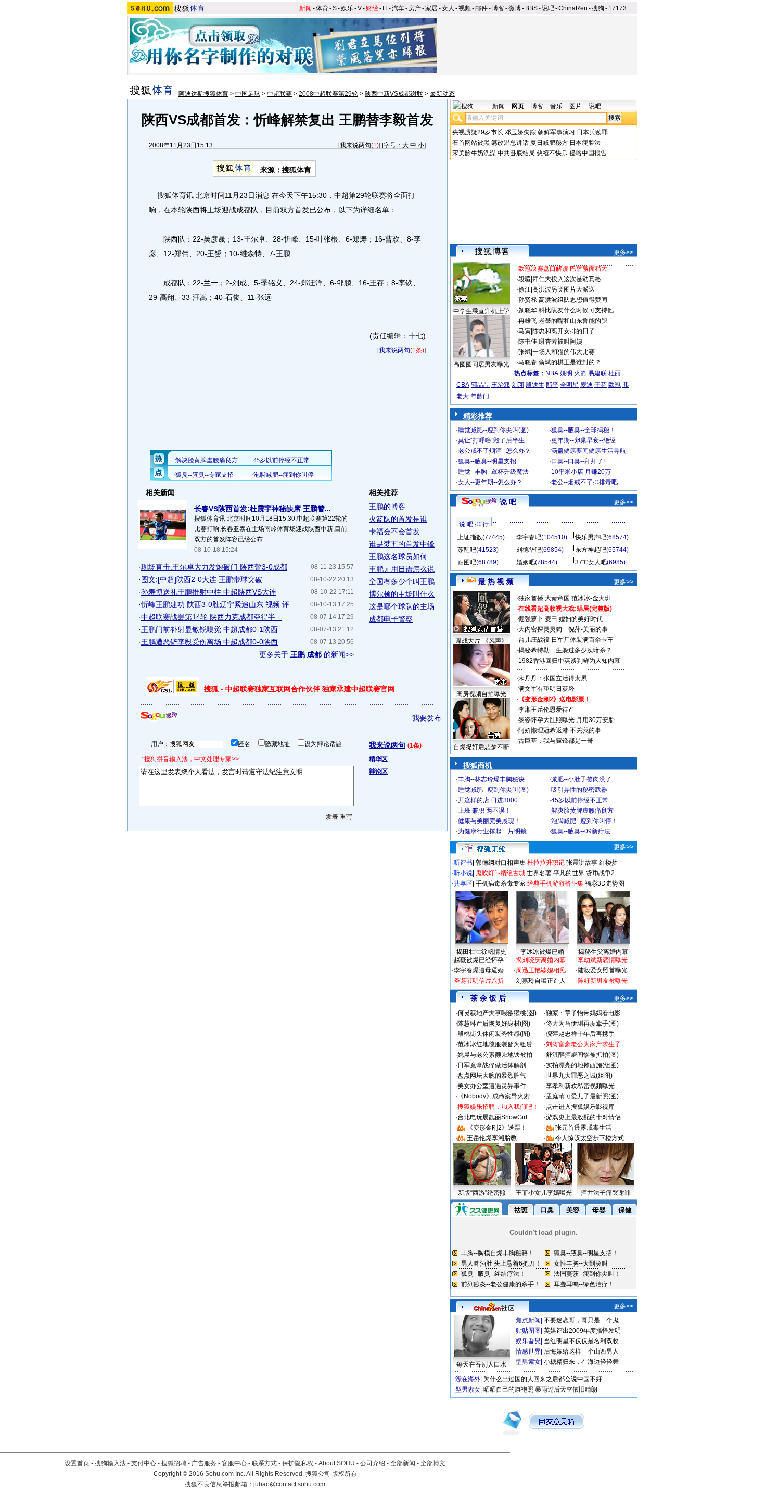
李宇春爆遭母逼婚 (479, 970)
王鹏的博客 (387, 506)
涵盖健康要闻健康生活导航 (588, 450)
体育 (322, 8)
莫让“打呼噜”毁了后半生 (491, 440)
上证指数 (469, 537)
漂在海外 (467, 1379)
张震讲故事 (581, 862)
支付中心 (143, 1463)
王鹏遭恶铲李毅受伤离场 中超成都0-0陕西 (209, 642)
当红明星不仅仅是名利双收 (581, 1341)
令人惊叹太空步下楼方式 (589, 1138)
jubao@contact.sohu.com (289, 1484)
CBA (462, 384)
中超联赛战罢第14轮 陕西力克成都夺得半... (211, 617)
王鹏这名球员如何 (398, 556)
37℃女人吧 (591, 562)
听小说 (463, 873)
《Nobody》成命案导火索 (493, 1096)
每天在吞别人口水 (481, 1364)
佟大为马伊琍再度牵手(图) (582, 1023)
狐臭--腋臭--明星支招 (487, 461)
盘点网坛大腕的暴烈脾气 (491, 1075)
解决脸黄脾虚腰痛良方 (582, 810)
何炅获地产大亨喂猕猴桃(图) (497, 1013)
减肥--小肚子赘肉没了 (581, 779)
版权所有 (344, 1473)
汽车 (398, 8)
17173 (617, 8)
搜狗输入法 (110, 1463)
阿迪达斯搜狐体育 (203, 93)
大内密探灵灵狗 (540, 629)
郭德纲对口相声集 (501, 862)
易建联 (597, 373)
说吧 (548, 8)
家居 (431, 8)
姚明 (566, 373)
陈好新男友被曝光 (603, 980)
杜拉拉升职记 (546, 862)
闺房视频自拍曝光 (481, 694)
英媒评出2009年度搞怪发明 (582, 1330)
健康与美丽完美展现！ (489, 821)
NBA (551, 373)
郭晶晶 (480, 384)
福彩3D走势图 (604, 883)
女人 (448, 8)
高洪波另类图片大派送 (563, 289)
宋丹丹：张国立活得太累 (552, 678)
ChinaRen (573, 8)
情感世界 (528, 1351)
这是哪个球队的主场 (402, 606)
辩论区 (378, 771)
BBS (531, 8)
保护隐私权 (297, 1463)
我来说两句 (355, 145)
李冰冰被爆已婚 (542, 951)
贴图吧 (466, 562)
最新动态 (442, 93)
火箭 (580, 373)
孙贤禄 (527, 300)
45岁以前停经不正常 (579, 800)
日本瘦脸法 (585, 142)
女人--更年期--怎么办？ (490, 482)
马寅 (524, 331)
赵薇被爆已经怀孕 (479, 960)
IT (385, 8)
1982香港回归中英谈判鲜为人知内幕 (569, 660)
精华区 (378, 759)
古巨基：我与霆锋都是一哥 (555, 740)
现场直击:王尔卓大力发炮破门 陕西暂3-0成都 (214, 567)
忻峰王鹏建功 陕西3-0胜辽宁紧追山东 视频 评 (215, 604)
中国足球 (247, 93)
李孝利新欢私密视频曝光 (580, 1086)
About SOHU (336, 1463)
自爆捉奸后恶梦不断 (481, 747)
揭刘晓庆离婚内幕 (541, 960)
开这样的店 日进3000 (488, 800)
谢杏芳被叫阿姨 (560, 341)
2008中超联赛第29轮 (328, 93)
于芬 (600, 384)
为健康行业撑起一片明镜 (492, 831)
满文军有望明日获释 (546, 688)
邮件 (481, 8)
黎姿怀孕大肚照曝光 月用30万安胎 (566, 720)
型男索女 (528, 1361)
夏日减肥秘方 (549, 142)
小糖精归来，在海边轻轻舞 (581, 1361)
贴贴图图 (528, 1330)
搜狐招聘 (173, 1463)
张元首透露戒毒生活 (583, 1127)
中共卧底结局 (516, 153)
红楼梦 (608, 862)
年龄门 (479, 396)
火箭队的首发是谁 (398, 519)
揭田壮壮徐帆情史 (481, 951)
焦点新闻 (528, 1320)
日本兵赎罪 (592, 132)
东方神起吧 (590, 549)
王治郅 (500, 384)
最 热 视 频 (496, 581)
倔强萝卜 (530, 619)
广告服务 (204, 1463)
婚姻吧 (525, 562)
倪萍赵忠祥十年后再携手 (580, 1034)
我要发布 (426, 718)
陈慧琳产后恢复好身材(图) (493, 1023)
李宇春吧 (528, 537)
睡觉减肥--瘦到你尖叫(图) (493, 430)
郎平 (552, 384)
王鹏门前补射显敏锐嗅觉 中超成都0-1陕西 (209, 629)
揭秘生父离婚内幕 (603, 951)
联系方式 (264, 1463)
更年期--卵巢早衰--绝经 (583, 440)
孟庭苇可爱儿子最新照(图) (582, 1096)
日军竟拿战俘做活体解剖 (491, 1065)
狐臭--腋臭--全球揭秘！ (583, 430)
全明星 (569, 384)
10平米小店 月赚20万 (581, 471)
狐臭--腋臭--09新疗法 (580, 831)
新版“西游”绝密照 (482, 1192)
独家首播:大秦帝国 (544, 598)
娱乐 (347, 8)
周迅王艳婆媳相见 (541, 970)
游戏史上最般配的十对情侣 (583, 1117)
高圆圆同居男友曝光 (481, 364)
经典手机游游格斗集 (555, 883)
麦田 (551, 619)
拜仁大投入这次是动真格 (566, 279)
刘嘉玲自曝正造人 (541, 980)
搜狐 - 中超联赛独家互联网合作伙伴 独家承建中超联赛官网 (299, 689)
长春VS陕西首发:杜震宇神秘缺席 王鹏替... (262, 508)
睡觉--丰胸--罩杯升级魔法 (493, 471)
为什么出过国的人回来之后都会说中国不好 (542, 1379)
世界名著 (539, 873)
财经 (372, 8)
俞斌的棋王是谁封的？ (570, 362)
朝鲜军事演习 (556, 132)
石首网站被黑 (471, 142)
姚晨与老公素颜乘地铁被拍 (494, 1054)
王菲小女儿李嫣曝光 (544, 1192)
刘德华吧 (528, 549)
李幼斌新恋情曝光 (603, 960)
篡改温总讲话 (510, 142)
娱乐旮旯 (528, 1341)
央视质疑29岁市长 (477, 132)
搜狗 (598, 8)
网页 (518, 106)
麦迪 (586, 384)
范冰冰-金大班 (591, 598)
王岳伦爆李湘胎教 (492, 1138)
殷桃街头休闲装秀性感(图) (493, 1034)
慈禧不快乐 (552, 153)
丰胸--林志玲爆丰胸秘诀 (491, 779)
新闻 (305, 8)
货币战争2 (600, 873)
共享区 (463, 883)
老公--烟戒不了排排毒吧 (584, 482)
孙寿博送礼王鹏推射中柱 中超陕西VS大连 (208, 592)
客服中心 (234, 1463)
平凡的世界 (568, 873)
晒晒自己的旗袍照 (508, 1389)
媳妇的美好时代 (581, 619)
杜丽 (614, 373)
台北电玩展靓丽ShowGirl (492, 1117)
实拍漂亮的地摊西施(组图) (582, 1065)
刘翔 (518, 384)
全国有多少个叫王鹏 (402, 581)
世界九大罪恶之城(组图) (579, 1075)
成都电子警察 (391, 619)
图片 (575, 106)
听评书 (463, 862)
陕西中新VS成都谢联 (394, 93)
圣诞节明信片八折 (479, 980)
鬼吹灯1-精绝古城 (500, 873)
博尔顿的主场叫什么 (402, 594)
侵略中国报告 (588, 153)
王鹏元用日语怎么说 (402, 569)
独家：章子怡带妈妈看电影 (583, 1013)
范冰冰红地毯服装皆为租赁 (494, 1044)
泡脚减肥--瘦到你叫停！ (584, 821)
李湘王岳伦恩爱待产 (546, 709)
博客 (498, 8)
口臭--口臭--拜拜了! (578, 461)
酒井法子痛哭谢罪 (606, 1192)
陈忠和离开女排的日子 (563, 331)
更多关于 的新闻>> (306, 654)
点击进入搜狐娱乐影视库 (580, 1106)
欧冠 (614, 384)
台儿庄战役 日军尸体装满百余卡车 (566, 639)
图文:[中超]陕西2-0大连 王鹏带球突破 (201, 579)
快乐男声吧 (590, 537)
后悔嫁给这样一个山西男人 (581, 1351)
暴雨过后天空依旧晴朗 (566, 1389)
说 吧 (508, 502)
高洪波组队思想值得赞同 (573, 300)
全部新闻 (402, 1463)
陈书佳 (527, 341)
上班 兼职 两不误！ (484, 810)
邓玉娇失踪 (520, 132)
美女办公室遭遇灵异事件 (491, 1086)
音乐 (556, 106)
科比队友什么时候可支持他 (576, 310)
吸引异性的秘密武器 (579, 789)
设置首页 (77, 1463)
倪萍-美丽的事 (588, 629)
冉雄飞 (527, 320)
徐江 (524, 289)
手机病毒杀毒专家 (501, 883)
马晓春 (527, 362)
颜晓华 (527, 310)
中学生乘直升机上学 (481, 311)
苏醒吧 (466, 549)
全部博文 (432, 1463)
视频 (464, 8)
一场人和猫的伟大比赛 (563, 352)
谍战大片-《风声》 (481, 640)
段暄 (524, 279)
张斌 (524, 352)
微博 (514, 8)
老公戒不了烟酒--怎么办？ (494, 450)
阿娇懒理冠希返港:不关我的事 (559, 730)
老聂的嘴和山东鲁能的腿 (573, 320)
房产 (415, 8)
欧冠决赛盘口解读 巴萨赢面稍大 (562, 268)
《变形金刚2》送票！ (497, 1127)
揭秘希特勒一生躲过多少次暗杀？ (565, 650)
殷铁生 (535, 384)
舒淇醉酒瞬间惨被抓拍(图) (582, 1054)
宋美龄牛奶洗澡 (474, 153)
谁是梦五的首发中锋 (402, 544)
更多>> (623, 252)
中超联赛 (279, 93)
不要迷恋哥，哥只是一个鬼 (581, 1320)
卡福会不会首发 (394, 531)
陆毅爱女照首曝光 (603, 970)
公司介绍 (372, 1463)
